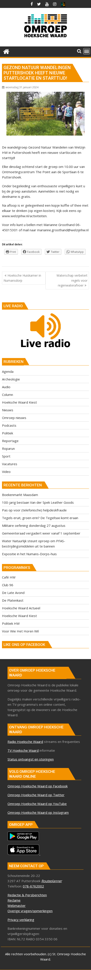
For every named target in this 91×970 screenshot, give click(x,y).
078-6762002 (33, 886)
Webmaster (17, 905)
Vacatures (9, 464)
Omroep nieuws (14, 417)
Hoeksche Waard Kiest (19, 402)
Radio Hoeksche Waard (25, 741)
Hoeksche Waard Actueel (21, 608)
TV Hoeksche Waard (23, 750)
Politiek (7, 433)
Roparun (8, 448)
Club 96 (7, 585)
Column (7, 394)
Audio (6, 387)
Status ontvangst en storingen (31, 759)
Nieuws (7, 410)
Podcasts (9, 425)
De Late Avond (13, 592)
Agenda (7, 371)
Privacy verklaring (21, 919)
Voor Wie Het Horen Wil (20, 631)
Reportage (10, 441)
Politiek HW (11, 623)
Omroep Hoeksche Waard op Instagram (38, 812)
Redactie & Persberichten (27, 895)
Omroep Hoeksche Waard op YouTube (37, 803)
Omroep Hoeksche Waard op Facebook (38, 786)
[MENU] (86, 51)
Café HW (8, 577)
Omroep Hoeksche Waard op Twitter (36, 795)
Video (6, 471)
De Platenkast (12, 600)
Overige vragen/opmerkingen (30, 911)
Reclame (14, 900)
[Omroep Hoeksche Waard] (6, 51)
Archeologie (11, 379)
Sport (6, 456)
